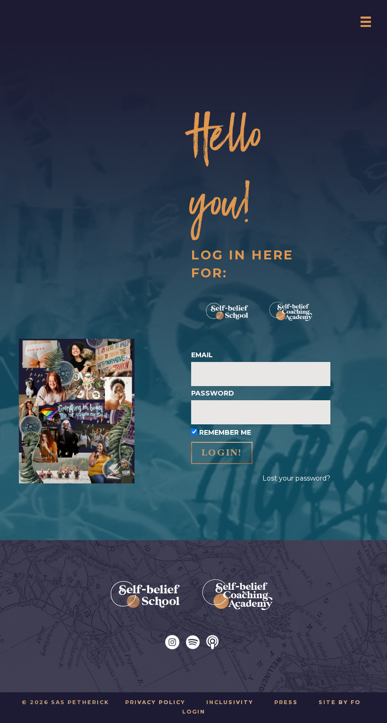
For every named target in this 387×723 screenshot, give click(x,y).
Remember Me (225, 432)
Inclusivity (229, 702)
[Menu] (366, 21)
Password (212, 393)
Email (202, 355)
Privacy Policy (155, 702)
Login (193, 711)
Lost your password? (296, 478)
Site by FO (340, 702)
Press (286, 702)
